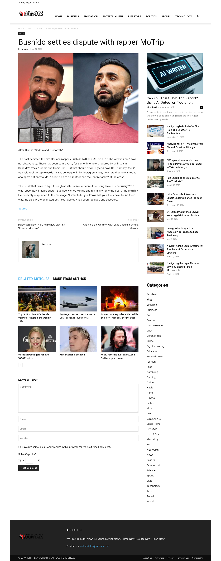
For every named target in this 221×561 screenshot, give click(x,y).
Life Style (134, 16)
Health (150, 387)
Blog (149, 299)
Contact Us (197, 557)
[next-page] (26, 365)
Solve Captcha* (27, 454)
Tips (149, 491)
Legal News (153, 423)
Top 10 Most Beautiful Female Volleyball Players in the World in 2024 (34, 318)
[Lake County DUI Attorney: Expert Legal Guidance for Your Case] (155, 199)
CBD (149, 330)
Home (58, 16)
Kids (149, 408)
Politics (151, 16)
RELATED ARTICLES (33, 279)
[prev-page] (20, 365)
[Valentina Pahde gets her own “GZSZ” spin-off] (37, 339)
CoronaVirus (154, 335)
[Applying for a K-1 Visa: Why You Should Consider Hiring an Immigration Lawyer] (155, 148)
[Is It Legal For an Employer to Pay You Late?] (155, 182)
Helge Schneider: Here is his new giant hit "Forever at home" (41, 226)
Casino (151, 320)
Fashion (151, 361)
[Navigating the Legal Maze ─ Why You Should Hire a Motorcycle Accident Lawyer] (155, 268)
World (30, 28)
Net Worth (153, 449)
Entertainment (113, 16)
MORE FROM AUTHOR (69, 279)
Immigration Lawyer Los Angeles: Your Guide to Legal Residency (183, 232)
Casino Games (155, 325)
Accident (152, 294)
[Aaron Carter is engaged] (78, 339)
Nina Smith (152, 107)
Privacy (170, 557)
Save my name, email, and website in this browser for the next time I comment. (66, 446)
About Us (147, 557)
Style (149, 480)
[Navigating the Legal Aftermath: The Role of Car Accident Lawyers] (155, 250)
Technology (183, 16)
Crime (150, 341)
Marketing (152, 439)
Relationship (154, 465)
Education (91, 16)
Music (150, 444)
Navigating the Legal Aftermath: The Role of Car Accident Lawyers (185, 249)
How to (151, 397)
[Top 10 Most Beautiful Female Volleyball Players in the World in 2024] (37, 298)
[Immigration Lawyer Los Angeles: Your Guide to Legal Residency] (155, 233)
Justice (150, 403)
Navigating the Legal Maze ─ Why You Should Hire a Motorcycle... (183, 267)
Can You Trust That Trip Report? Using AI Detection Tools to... (172, 100)
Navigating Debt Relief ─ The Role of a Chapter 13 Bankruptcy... (183, 130)
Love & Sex (153, 434)
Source (22, 208)
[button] (198, 16)
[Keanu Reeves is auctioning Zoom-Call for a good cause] (119, 339)
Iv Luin (24, 49)
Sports (166, 16)
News (150, 454)
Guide (150, 382)
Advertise (159, 557)
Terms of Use (182, 557)
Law (149, 413)
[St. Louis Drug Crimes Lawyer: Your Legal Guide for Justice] (155, 216)
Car (149, 315)
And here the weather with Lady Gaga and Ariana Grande (110, 226)
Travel (150, 496)
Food (149, 366)
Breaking (152, 304)
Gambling (152, 372)
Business (73, 16)
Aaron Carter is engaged (72, 354)
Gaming (151, 377)
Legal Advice (154, 418)
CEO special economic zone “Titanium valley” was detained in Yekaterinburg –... (184, 164)
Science (151, 470)
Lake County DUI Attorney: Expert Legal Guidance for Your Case (184, 198)
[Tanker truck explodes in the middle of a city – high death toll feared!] (119, 298)
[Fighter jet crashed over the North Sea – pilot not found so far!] (78, 298)
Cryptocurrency (156, 346)
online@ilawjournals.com (94, 546)
